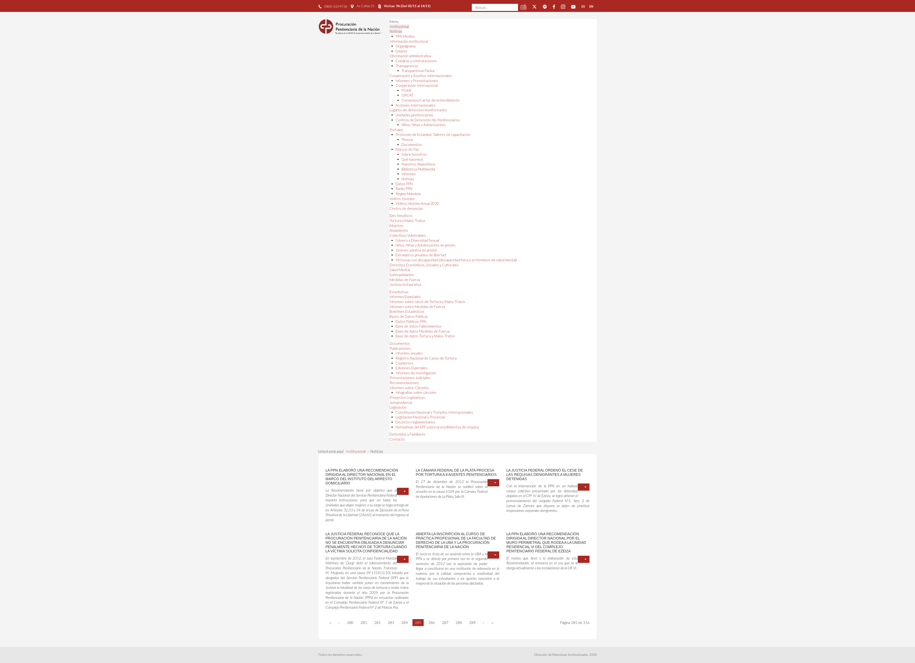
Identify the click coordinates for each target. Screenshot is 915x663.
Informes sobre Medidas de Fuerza (417, 306)
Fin (492, 622)
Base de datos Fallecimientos (419, 326)
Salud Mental (400, 269)
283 (391, 622)
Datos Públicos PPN (411, 321)
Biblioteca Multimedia (418, 169)
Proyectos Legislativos (407, 397)
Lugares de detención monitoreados (418, 110)
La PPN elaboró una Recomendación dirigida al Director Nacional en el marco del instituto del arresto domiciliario (361, 476)
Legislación (398, 407)
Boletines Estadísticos (407, 311)
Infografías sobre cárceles (416, 392)
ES (583, 6)
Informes (409, 174)
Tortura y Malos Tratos (407, 220)
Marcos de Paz (407, 149)
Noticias (396, 31)
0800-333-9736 (335, 6)
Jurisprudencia (401, 402)
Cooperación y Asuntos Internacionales (421, 75)
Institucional (399, 26)
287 (445, 622)
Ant (339, 622)
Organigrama (406, 46)
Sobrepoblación (402, 274)
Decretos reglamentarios (415, 422)
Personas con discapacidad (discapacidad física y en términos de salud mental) (456, 260)
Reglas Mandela (408, 193)
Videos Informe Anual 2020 (417, 203)
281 (364, 622)
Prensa (407, 139)
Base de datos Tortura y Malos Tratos (425, 336)
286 (431, 622)
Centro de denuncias (406, 208)
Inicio (330, 622)
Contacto (397, 439)
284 (404, 622)
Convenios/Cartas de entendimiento (431, 100)
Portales (396, 130)
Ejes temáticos (401, 215)
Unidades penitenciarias (414, 115)
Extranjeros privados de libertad (421, 255)
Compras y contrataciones (416, 61)
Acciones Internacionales (415, 105)
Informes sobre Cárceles (409, 387)
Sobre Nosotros (414, 154)
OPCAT (407, 95)
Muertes (396, 225)
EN (591, 6)
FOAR (406, 90)
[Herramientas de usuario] (403, 491)
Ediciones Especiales (411, 368)
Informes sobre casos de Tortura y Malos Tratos (427, 301)
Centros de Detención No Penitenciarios (428, 120)
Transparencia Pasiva (418, 70)
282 (377, 622)
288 (459, 622)
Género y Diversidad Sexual (417, 240)
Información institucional (409, 41)
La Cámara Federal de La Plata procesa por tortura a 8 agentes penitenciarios (456, 472)
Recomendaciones (404, 382)
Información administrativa (410, 56)
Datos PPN (404, 184)
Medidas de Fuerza (405, 280)
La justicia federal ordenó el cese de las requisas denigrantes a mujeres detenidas (544, 474)
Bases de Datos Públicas (409, 316)
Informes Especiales (405, 296)
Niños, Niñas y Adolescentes (424, 125)
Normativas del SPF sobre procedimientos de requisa (437, 427)
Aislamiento (399, 230)
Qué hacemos (412, 159)
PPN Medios (405, 36)
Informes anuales (409, 353)
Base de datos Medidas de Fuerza (423, 331)
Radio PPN (404, 188)
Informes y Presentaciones (417, 80)
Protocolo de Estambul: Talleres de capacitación (433, 134)
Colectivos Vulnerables (408, 235)
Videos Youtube (402, 198)
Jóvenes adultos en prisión (416, 250)
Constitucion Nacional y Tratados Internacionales (434, 412)
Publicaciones (400, 348)
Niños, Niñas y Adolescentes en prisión (425, 245)
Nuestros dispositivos (418, 164)
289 (472, 622)
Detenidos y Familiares (407, 434)
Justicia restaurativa (405, 284)
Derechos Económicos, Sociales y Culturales (424, 265)
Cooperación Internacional (417, 85)
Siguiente (483, 622)
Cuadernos (404, 363)
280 (350, 622)
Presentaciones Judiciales (410, 377)
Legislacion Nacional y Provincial (420, 417)
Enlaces (401, 51)
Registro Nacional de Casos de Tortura (426, 358)
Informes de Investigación (416, 373)
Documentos (412, 144)
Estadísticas (399, 292)
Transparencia (407, 66)
